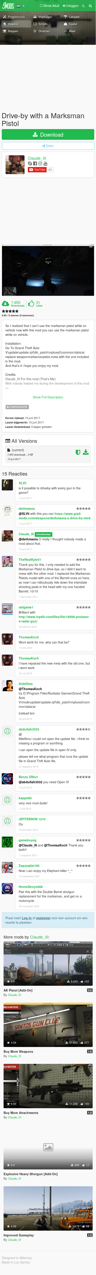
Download (51, 134)
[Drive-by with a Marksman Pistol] (48, 270)
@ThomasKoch (30, 689)
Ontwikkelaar (43, 534)
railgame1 (26, 607)
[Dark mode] (83, 5)
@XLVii (24, 513)
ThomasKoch (29, 637)
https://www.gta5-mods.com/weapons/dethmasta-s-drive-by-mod (54, 515)
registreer (43, 918)
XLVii (22, 483)
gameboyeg (28, 840)
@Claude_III (28, 845)
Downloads (18, 305)
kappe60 (25, 798)
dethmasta (27, 508)
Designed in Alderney (17, 1257)
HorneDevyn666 (31, 886)
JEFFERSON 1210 (32, 819)
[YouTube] (45, 163)
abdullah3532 (29, 729)
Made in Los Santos (16, 1262)
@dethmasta (28, 539)
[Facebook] (35, 163)
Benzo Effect (28, 777)
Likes (39, 305)
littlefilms (26, 683)
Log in (27, 918)
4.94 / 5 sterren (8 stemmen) (18, 315)
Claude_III (37, 158)
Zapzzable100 (29, 865)
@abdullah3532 (30, 782)
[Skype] (30, 163)
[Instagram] (40, 163)
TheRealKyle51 (30, 559)
